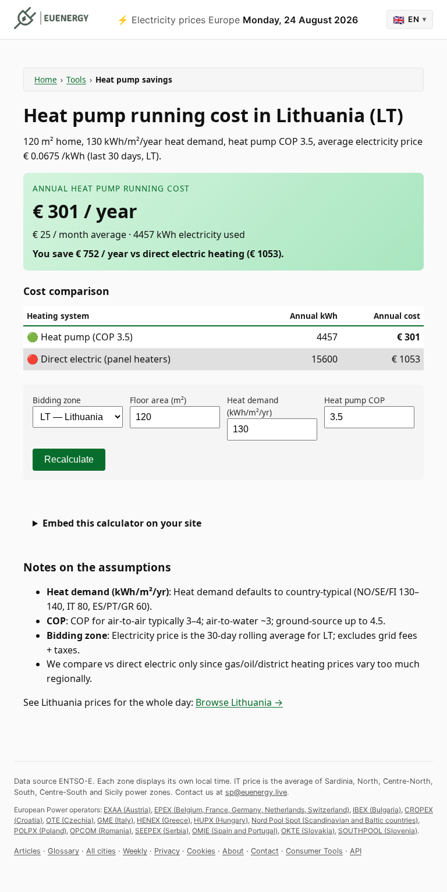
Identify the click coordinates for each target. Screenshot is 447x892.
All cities (101, 851)
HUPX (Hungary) (221, 820)
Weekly (135, 851)
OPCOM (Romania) (101, 830)
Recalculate (69, 459)
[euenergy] (51, 18)
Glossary (63, 851)
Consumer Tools (314, 851)
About (233, 851)
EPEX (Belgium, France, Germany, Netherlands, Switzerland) (251, 809)
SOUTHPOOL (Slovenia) (377, 830)
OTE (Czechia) (70, 820)
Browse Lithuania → (239, 702)
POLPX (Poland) (40, 830)
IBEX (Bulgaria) (377, 809)
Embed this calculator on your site (121, 523)
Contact (265, 851)
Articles (27, 851)
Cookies (201, 851)
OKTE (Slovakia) (308, 830)
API (355, 851)
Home (45, 79)
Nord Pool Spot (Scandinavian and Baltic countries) (334, 820)
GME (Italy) (115, 820)
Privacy (167, 851)
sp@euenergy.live (256, 792)
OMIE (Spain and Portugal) (235, 830)
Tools (76, 79)
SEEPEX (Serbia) (162, 830)
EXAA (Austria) (127, 809)
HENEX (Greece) (163, 820)
